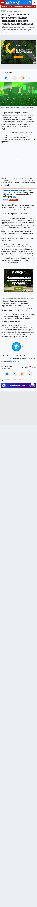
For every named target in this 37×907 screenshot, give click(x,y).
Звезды (4, 11)
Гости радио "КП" (30, 6)
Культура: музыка (18, 380)
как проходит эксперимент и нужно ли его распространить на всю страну (18, 193)
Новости (4, 6)
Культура (8, 380)
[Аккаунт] (34, 2)
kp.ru (34, 367)
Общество (5, 199)
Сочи (10, 6)
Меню (2, 2)
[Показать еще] (31, 78)
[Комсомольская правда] (11, 2)
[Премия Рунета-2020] (18, 2)
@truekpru (14, 360)
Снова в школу (18, 6)
